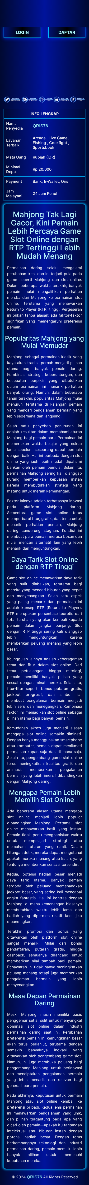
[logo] (45, 24)
